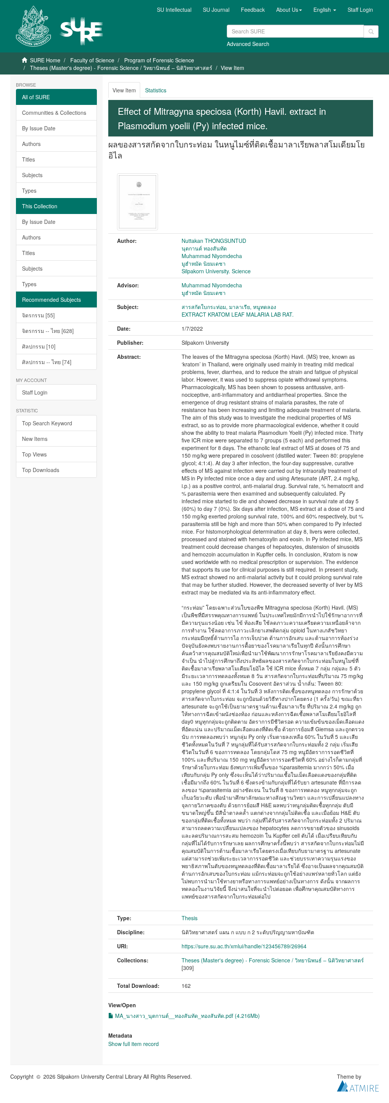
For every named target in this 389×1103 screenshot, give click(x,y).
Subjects (32, 175)
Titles (28, 159)
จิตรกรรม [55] (38, 315)
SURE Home (45, 60)
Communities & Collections (54, 112)
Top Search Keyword (47, 423)
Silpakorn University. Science (216, 271)
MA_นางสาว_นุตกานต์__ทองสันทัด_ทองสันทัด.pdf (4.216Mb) (187, 1015)
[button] (289, 9)
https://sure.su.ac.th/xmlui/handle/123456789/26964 (244, 946)
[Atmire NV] (358, 1085)
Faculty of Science (92, 60)
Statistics (155, 90)
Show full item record (133, 1044)
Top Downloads (40, 470)
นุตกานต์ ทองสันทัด (204, 248)
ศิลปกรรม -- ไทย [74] (46, 362)
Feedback (253, 9)
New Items (34, 438)
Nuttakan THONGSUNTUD (214, 240)
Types (29, 190)
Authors (31, 143)
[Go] (371, 31)
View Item (124, 90)
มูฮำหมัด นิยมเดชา (204, 263)
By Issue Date (38, 128)
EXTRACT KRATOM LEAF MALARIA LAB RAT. (238, 314)
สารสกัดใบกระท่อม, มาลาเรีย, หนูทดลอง (229, 307)
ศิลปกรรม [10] (38, 346)
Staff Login (34, 392)
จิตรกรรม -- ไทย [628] (48, 330)
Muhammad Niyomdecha (212, 256)
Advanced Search (248, 44)
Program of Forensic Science (159, 60)
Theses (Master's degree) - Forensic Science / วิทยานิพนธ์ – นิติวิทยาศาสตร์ (121, 67)
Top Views (34, 454)
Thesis (190, 918)
